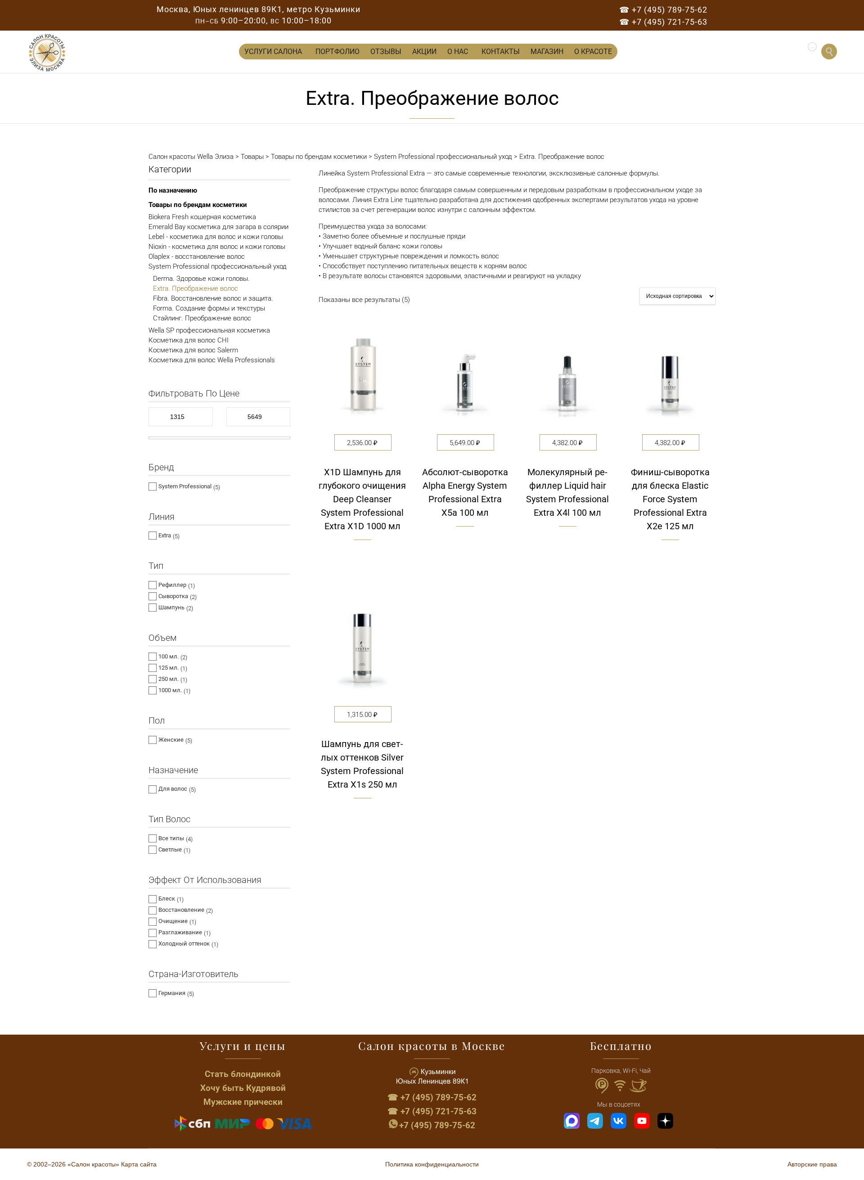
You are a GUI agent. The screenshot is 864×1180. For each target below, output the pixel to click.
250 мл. (168, 679)
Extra (164, 535)
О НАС (457, 51)
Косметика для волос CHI (188, 340)
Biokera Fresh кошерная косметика (202, 217)
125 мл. (168, 667)
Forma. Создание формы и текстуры (209, 308)
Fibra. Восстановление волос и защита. (213, 298)
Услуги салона (273, 51)
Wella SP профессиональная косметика (209, 330)
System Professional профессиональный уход (217, 266)
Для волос (172, 788)
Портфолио (337, 51)
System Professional (185, 486)
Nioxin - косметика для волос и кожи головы (216, 247)
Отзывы (385, 51)
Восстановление (181, 909)
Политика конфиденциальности (432, 1164)
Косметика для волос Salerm (193, 350)
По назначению (172, 190)
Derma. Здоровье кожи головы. (201, 279)
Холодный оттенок (184, 943)
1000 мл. (170, 690)
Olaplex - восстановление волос (196, 256)
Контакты (501, 51)
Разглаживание (180, 932)
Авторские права (812, 1164)
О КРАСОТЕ (593, 51)
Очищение (173, 921)
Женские (171, 739)
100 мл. (168, 656)
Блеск (166, 898)
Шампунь (171, 607)
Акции (424, 51)
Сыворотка (173, 596)
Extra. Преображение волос (195, 288)
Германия (171, 993)
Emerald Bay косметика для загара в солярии (218, 227)
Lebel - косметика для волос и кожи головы (215, 237)
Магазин (547, 51)
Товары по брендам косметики (197, 205)
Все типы (171, 838)
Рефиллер (172, 584)
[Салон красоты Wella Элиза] (47, 53)
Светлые (170, 849)
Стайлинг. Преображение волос (202, 318)
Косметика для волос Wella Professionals (211, 360)
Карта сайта (139, 1164)
